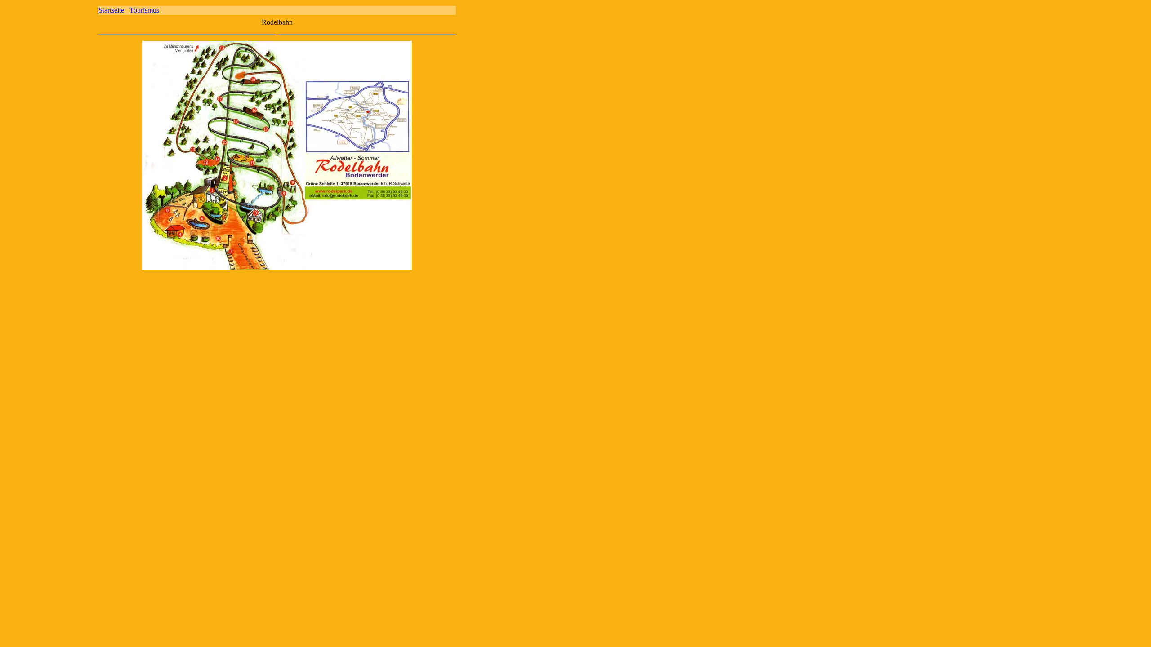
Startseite (111, 10)
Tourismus (144, 10)
